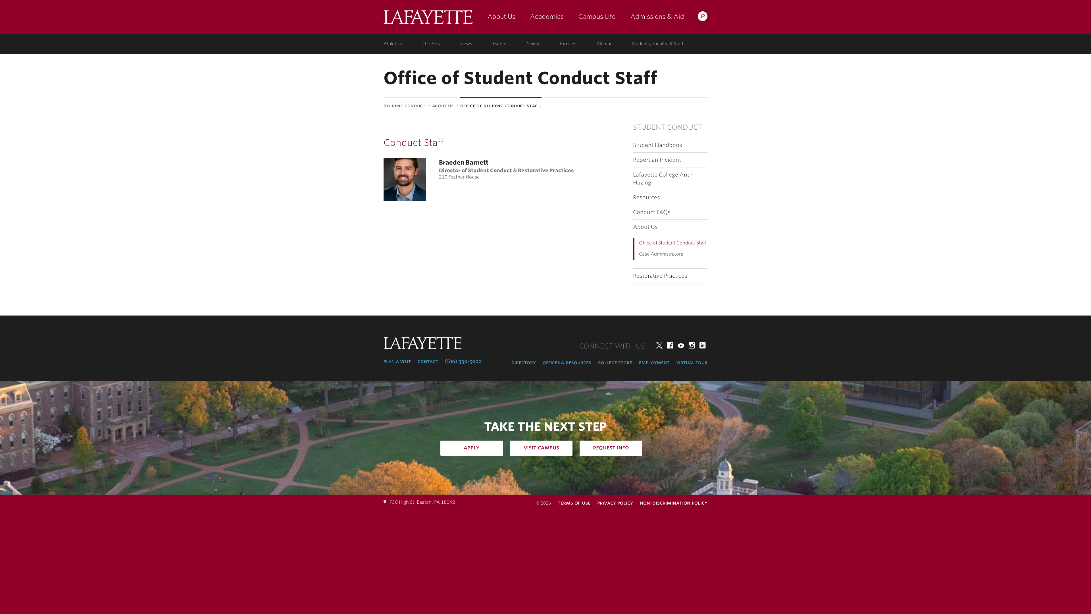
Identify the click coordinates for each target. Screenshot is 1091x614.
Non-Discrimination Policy (673, 503)
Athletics (393, 43)
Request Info (611, 447)
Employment (654, 362)
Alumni (604, 43)
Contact (428, 361)
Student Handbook (657, 145)
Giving (532, 43)
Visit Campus (541, 447)
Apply (472, 447)
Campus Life (597, 16)
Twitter (659, 345)
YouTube (681, 345)
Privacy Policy (615, 503)
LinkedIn (702, 345)
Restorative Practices (660, 276)
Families (568, 43)
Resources (646, 197)
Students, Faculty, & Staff (657, 43)
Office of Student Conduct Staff (672, 243)
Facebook (670, 345)
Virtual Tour (691, 362)
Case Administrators (661, 254)
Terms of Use (574, 503)
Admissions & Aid (657, 16)
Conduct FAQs (652, 212)
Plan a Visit (397, 361)
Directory (523, 362)
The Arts (431, 43)
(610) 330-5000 (463, 361)
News (466, 43)
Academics (547, 16)
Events (499, 43)
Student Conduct (405, 105)
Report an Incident (657, 160)
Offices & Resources (567, 362)
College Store (615, 362)
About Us (501, 16)
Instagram (692, 345)
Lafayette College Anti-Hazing (663, 178)
